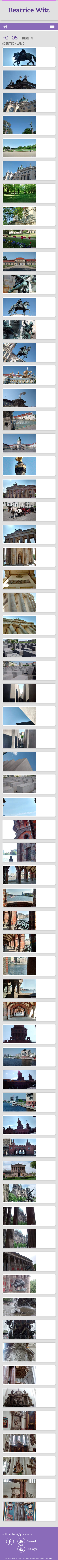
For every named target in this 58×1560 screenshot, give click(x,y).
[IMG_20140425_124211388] (29, 1102)
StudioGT (49, 1558)
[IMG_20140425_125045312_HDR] (29, 807)
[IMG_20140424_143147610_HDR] (29, 1193)
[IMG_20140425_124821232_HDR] (29, 875)
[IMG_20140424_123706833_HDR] (29, 1466)
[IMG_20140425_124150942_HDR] (29, 1125)
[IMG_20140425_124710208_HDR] (29, 966)
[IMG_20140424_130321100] (29, 1238)
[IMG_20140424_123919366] (29, 1375)
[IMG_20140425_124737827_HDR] (29, 920)
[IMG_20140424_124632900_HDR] (29, 1329)
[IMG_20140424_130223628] (29, 1284)
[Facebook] (10, 1541)
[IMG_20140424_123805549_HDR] (29, 1420)
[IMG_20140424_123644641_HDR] (29, 1488)
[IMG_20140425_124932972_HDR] (29, 852)
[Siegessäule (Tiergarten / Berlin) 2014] (29, 466)
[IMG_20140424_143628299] (29, 1170)
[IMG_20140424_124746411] (29, 1307)
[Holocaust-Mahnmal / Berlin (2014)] (29, 648)
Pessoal (31, 1541)
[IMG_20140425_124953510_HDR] (29, 829)
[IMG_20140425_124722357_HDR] (29, 943)
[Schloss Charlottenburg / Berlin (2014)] (29, 57)
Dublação (32, 1549)
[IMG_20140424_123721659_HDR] (29, 1443)
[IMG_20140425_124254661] (29, 1057)
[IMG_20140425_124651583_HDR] (29, 988)
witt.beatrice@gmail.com (17, 1534)
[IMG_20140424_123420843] (29, 1511)
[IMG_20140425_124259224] (29, 1034)
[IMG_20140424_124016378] (29, 1352)
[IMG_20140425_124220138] (29, 1079)
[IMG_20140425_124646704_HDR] (29, 1011)
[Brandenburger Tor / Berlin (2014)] (29, 489)
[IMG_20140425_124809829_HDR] (29, 898)
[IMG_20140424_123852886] (29, 1398)
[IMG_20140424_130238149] (29, 1261)
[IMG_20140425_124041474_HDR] (29, 1148)
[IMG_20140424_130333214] (29, 1216)
